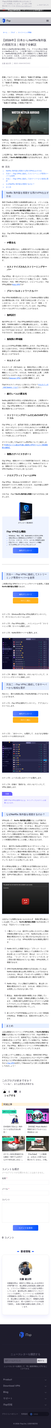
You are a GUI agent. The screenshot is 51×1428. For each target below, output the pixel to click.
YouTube (30, 1139)
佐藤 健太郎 (6, 63)
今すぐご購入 (25, 601)
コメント (6, 1199)
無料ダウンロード (25, 550)
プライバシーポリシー (10, 1414)
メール (5, 1189)
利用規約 (24, 1414)
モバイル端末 (8, 1139)
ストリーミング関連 (24, 32)
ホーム (5, 32)
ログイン (7, 12)
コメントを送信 (25, 1228)
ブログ (13, 32)
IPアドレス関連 (9, 1112)
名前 (4, 1178)
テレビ (29, 1112)
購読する (41, 1361)
